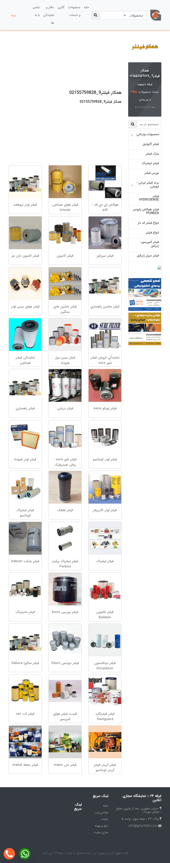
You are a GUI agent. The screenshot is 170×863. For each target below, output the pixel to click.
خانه (86, 7)
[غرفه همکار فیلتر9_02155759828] (144, 47)
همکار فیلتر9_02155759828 (144, 73)
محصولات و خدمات (74, 11)
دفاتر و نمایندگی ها (48, 15)
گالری (61, 7)
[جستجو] (95, 15)
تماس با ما (36, 11)
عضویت (24, 15)
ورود (13, 15)
